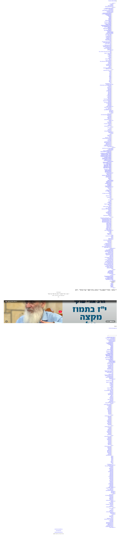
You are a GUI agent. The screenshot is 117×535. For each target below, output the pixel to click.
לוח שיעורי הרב (111, 9)
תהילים (110, 81)
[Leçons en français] (107, 12)
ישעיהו (110, 78)
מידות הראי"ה (109, 241)
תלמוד (110, 231)
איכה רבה (109, 86)
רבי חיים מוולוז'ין (110, 132)
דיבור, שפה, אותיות (108, 37)
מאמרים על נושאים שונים (109, 186)
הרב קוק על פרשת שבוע (107, 141)
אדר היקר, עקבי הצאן (108, 137)
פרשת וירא (109, 407)
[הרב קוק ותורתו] (108, 239)
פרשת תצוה (109, 422)
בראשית (110, 71)
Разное (110, 179)
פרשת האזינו (109, 454)
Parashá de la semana (108, 183)
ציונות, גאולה (111, 256)
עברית (112, 282)
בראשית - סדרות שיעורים (107, 404)
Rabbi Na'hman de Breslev (107, 28)
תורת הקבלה (109, 234)
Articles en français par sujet (107, 150)
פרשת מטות (109, 443)
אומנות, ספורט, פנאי (108, 47)
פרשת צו (110, 428)
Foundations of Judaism (107, 169)
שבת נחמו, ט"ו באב (108, 60)
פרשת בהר (109, 433)
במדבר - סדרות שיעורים (107, 436)
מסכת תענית (109, 94)
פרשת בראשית (109, 405)
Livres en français (110, 271)
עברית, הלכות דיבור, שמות (109, 253)
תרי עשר (112, 461)
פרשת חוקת (109, 441)
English (112, 284)
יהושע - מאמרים (109, 222)
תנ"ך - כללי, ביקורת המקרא (107, 70)
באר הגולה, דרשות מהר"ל (107, 123)
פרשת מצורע (109, 430)
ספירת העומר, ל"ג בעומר (107, 53)
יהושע (110, 75)
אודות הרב (113, 274)
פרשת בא (109, 418)
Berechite (109, 16)
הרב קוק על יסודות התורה (107, 244)
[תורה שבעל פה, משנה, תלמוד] (104, 230)
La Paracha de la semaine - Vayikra (106, 154)
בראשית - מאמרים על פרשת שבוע (106, 218)
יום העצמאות (109, 54)
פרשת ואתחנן (109, 447)
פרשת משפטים (109, 420)
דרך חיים (110, 124)
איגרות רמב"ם (109, 115)
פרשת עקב (109, 448)
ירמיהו (110, 79)
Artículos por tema (108, 181)
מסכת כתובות (109, 97)
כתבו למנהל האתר (58, 530)
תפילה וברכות (111, 110)
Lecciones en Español (110, 32)
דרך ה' (110, 128)
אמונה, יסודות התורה (108, 34)
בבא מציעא (111, 481)
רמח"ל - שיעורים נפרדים (109, 511)
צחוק (110, 196)
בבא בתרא (109, 101)
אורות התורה (109, 240)
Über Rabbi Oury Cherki (109, 279)
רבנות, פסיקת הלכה (108, 108)
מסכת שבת (109, 89)
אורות (110, 134)
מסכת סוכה (109, 92)
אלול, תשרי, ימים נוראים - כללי (108, 390)
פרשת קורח (109, 440)
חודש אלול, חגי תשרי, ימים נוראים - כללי (105, 61)
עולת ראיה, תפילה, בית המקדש (106, 138)
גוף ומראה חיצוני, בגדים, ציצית (109, 262)
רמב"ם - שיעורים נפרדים (107, 119)
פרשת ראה (109, 449)
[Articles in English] (107, 161)
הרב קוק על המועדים (108, 243)
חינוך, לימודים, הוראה (110, 260)
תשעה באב (109, 207)
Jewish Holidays (108, 163)
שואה (110, 40)
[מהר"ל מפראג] (108, 120)
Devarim (110, 19)
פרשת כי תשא (109, 423)
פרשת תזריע (109, 429)
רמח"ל (112, 237)
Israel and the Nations (108, 171)
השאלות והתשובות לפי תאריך (109, 250)
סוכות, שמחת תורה (108, 212)
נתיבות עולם (109, 125)
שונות (110, 198)
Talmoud (110, 21)
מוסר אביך (109, 139)
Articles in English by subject (107, 162)
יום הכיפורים (109, 63)
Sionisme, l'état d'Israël (108, 23)
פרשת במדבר (109, 437)
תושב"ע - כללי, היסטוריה (107, 107)
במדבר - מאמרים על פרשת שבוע (106, 221)
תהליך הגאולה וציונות (108, 39)
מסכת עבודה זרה (108, 103)
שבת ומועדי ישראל (110, 49)
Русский (111, 285)
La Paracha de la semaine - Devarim (106, 156)
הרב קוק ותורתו (111, 239)
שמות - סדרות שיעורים (108, 415)
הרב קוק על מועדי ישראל (107, 142)
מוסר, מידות (111, 364)
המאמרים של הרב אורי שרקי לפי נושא (107, 148)
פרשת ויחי (109, 414)
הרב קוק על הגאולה (108, 144)
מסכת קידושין (109, 99)
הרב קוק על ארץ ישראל (109, 525)
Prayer (110, 168)
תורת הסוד (111, 488)
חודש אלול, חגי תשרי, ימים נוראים (106, 208)
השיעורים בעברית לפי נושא (111, 337)
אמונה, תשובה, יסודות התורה (109, 251)
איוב (110, 82)
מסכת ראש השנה (108, 90)
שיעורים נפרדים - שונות (109, 33)
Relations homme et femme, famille (106, 25)
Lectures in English (110, 31)
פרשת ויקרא (109, 427)
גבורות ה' (110, 121)
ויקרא (110, 72)
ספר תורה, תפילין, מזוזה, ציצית (107, 45)
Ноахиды (109, 178)
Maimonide (109, 27)
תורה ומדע (109, 188)
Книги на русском (110, 272)
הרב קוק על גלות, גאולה (108, 245)
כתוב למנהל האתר (110, 5)
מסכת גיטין (111, 479)
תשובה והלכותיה (109, 36)
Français (112, 283)
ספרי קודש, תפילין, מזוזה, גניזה (109, 264)
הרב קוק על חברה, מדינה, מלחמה (106, 246)
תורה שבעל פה (109, 233)
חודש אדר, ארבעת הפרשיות (107, 215)
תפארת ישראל (111, 502)
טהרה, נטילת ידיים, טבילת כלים (108, 263)
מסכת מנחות (109, 104)
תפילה (112, 235)
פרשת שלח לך (109, 439)
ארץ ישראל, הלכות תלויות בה (109, 257)
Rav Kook (109, 29)
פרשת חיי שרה (109, 408)
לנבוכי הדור (109, 140)
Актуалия (109, 177)
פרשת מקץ (109, 412)
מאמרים (114, 147)
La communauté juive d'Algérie (106, 158)
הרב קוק (112, 133)
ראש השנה (109, 62)
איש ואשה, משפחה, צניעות (109, 261)
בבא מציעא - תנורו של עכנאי (107, 100)
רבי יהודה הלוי (111, 112)
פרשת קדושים (109, 432)
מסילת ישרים (109, 127)
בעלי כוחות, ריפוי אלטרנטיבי (109, 266)
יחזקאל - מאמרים (108, 227)
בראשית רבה (111, 466)
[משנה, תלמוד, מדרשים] (106, 84)
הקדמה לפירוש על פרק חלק (109, 495)
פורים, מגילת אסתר (108, 68)
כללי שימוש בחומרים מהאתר (109, 6)
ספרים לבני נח (111, 273)
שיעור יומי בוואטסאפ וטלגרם (111, 339)
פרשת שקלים (111, 397)
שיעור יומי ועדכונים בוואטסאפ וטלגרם (107, 10)
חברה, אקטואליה (108, 38)
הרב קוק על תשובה (108, 143)
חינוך (112, 373)
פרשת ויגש (109, 413)
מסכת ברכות (109, 88)
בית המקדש (109, 191)
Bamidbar (109, 18)
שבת (110, 50)
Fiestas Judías (109, 184)
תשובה (110, 189)
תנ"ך (112, 69)
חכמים (110, 232)
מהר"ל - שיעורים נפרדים (109, 506)
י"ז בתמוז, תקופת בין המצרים (107, 206)
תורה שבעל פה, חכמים (110, 106)
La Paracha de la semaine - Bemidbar (105, 155)
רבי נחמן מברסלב (110, 131)
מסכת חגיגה (109, 96)
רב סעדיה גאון (111, 111)
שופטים (112, 456)
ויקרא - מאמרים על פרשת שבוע (106, 220)
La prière (110, 22)
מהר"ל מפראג (111, 120)
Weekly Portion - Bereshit (107, 164)
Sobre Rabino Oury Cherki (109, 278)
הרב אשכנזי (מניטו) (110, 146)
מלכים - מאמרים (109, 225)
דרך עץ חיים (109, 130)
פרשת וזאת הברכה (108, 455)
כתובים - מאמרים (108, 229)
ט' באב (110, 59)
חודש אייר (109, 201)
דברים (110, 74)
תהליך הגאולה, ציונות (108, 190)
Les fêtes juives (109, 15)
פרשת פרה (111, 400)
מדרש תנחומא (109, 87)
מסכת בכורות (109, 105)
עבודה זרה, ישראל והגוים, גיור (109, 259)
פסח (110, 52)
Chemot (112, 346)
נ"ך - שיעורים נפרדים (108, 83)
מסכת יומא (109, 91)
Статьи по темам (108, 173)
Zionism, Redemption (108, 170)
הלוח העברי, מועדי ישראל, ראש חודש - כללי (105, 51)
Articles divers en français (107, 160)
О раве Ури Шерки (110, 277)
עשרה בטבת (109, 213)
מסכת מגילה (111, 475)
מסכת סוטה (109, 98)
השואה (110, 194)
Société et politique (108, 24)
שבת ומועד (111, 255)
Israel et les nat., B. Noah (109, 355)
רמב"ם (112, 236)
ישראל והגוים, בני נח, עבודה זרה (106, 193)
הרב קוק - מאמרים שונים (107, 247)
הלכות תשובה (111, 497)
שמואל (112, 457)
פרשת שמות (109, 416)
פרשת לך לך (109, 406)
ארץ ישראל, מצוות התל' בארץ (109, 370)
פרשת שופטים (109, 450)
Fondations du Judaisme (107, 157)
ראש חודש (109, 199)
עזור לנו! (112, 4)
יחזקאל (110, 80)
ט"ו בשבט (109, 214)
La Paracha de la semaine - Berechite (106, 153)
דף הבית (113, 3)
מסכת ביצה (109, 93)
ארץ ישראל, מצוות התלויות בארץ (106, 41)
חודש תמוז (111, 387)
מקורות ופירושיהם (110, 252)
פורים (110, 216)
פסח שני (110, 55)
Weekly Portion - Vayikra (107, 166)
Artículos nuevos (108, 182)
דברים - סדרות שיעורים (108, 446)
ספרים (114, 269)
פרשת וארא (109, 417)
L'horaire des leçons (108, 14)
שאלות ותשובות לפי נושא (109, 249)
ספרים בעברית (111, 270)
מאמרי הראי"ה (111, 520)
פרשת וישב (109, 411)
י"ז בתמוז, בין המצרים (108, 58)
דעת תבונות (109, 129)
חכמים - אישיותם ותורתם (107, 109)
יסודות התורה (109, 187)
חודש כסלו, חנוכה (108, 65)
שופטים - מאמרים (108, 223)
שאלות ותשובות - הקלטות (107, 48)
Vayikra (110, 17)
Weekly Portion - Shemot (107, 165)
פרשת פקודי (109, 424)
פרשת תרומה (109, 421)
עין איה (110, 136)
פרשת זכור (111, 398)
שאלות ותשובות (112, 248)
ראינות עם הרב (109, 197)
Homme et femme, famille (109, 354)
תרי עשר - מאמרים (108, 228)
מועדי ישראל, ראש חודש (109, 380)
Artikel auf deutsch (110, 180)
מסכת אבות (111, 484)
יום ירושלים (109, 56)
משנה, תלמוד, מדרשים (110, 84)
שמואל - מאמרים (108, 224)
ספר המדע (109, 116)
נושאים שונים (111, 378)
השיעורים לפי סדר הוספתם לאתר (108, 8)
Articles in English (110, 161)
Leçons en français (110, 12)
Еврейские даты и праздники (106, 175)
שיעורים (114, 7)
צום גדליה (109, 210)
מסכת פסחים (111, 470)
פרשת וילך (109, 453)
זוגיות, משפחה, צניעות (108, 43)
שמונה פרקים (109, 113)
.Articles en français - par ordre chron (105, 151)
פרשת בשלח (109, 419)
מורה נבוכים (109, 118)
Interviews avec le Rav (108, 159)
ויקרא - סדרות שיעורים (108, 426)
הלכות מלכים (111, 498)
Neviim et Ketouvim (108, 20)
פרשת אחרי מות (109, 431)
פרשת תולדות (109, 409)
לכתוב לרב (113, 280)
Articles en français (110, 149)
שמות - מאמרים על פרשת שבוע (106, 219)
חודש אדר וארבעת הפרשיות (107, 67)
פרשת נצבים (109, 452)
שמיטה (110, 192)
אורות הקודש (111, 515)
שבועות (110, 57)
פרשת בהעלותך (109, 438)
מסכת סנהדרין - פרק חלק (107, 102)
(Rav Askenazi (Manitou (107, 30)
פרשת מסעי (109, 444)
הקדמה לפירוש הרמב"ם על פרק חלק (106, 114)
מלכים (110, 77)
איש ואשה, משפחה (108, 195)
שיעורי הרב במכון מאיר (110, 11)
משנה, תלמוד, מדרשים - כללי (109, 465)
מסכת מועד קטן (109, 95)
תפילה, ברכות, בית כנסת (109, 254)
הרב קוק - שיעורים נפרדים (107, 145)
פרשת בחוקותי (109, 434)
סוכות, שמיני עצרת (108, 64)
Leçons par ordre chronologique (106, 13)
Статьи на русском (110, 172)
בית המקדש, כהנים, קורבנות (107, 42)
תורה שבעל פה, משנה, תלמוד (109, 230)
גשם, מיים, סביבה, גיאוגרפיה (107, 46)
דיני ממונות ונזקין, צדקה (109, 265)
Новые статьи (109, 174)
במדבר (110, 73)
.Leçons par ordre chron (109, 342)
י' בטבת (110, 66)
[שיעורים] (112, 7)
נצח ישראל (109, 122)
